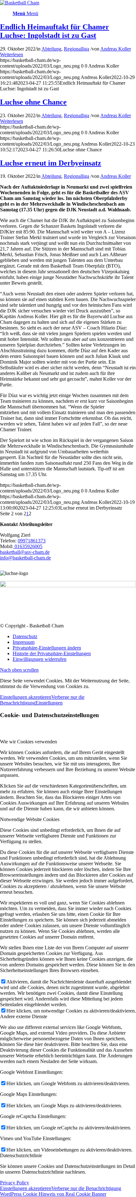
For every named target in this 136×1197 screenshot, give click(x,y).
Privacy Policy (14, 1182)
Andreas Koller (115, 48)
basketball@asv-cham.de (25, 552)
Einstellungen (49, 702)
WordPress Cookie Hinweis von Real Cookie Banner (53, 1194)
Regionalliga (76, 48)
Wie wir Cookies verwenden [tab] (28, 741)
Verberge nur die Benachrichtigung (86, 1188)
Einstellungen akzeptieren (25, 697)
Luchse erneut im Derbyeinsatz (50, 163)
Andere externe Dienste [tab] (23, 1016)
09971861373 (32, 540)
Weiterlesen (11, 54)
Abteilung (51, 48)
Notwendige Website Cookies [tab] (29, 819)
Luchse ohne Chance (33, 102)
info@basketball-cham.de (25, 557)
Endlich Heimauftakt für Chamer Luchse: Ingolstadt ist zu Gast (54, 31)
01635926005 (27, 546)
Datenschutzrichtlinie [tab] (21, 1155)
